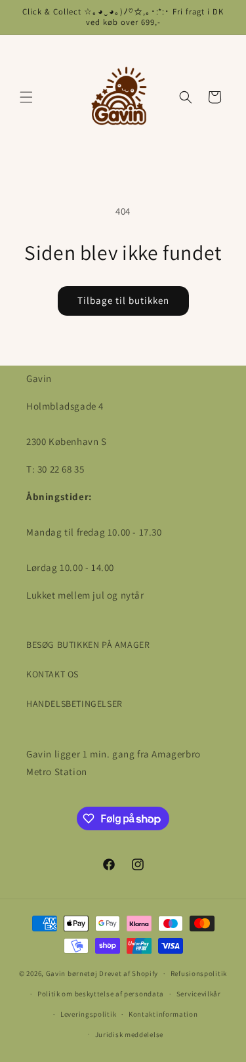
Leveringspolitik (88, 1014)
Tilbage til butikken (123, 300)
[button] (26, 97)
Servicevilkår (198, 993)
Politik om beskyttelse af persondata (100, 993)
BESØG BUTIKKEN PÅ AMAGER (88, 644)
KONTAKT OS (52, 674)
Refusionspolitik (199, 973)
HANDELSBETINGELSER (74, 704)
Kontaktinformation (163, 1014)
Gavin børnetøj (72, 973)
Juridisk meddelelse (129, 1034)
